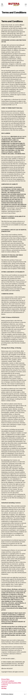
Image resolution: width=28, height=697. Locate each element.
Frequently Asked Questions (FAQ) (11, 683)
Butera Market (9, 694)
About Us (4, 686)
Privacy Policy (5, 679)
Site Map (3, 688)
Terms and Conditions (7, 681)
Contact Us (4, 684)
